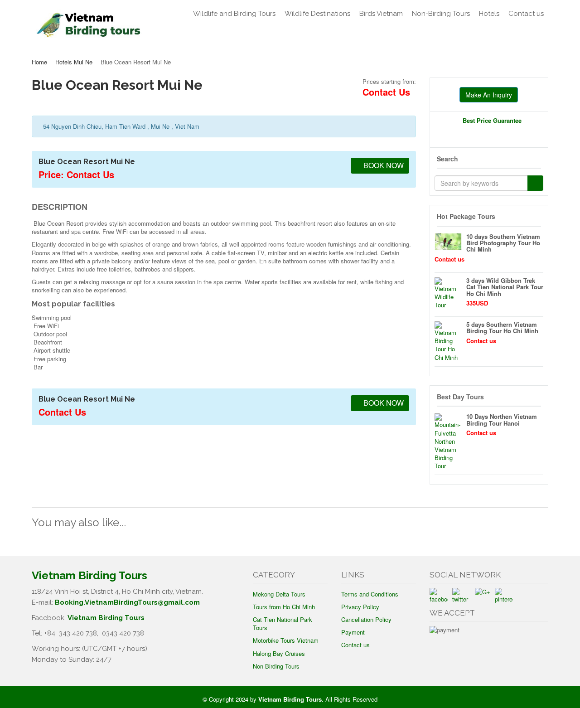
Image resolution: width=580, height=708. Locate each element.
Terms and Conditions (369, 594)
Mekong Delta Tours (279, 594)
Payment (353, 632)
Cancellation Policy (366, 619)
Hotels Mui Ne (73, 62)
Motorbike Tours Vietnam (286, 640)
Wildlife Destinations (317, 14)
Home (39, 62)
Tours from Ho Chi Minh (284, 606)
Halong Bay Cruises (279, 653)
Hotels (489, 14)
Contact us (526, 14)
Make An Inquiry (488, 94)
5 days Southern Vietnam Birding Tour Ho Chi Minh (502, 327)
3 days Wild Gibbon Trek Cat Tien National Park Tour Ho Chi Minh (504, 287)
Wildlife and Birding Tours (234, 14)
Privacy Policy (360, 606)
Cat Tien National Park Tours (282, 623)
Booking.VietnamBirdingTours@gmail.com (127, 602)
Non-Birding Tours (441, 14)
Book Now (383, 165)
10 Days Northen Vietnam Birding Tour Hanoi (501, 419)
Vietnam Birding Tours (106, 618)
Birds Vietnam (381, 14)
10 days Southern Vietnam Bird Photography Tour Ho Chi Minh (503, 243)
